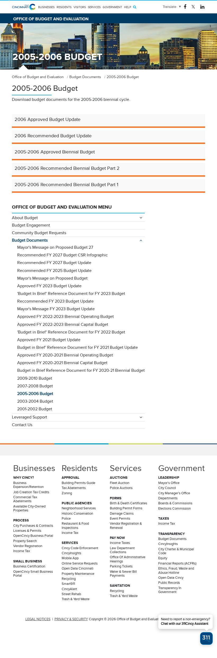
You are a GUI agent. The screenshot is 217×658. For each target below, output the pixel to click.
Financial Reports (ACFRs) (177, 563)
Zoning (67, 493)
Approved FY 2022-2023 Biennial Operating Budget (65, 316)
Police (66, 518)
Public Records (169, 583)
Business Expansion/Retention (28, 485)
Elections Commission (174, 508)
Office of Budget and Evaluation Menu (62, 207)
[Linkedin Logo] (202, 6)
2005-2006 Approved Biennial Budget (55, 151)
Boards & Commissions (175, 503)
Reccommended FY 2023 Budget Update (55, 301)
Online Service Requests (80, 563)
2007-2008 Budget (35, 386)
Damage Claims (122, 513)
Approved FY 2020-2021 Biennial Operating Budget (65, 355)
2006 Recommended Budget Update (53, 135)
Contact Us (22, 424)
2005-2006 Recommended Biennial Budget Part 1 (66, 184)
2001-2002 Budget (34, 409)
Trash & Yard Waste (75, 599)
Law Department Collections (122, 550)
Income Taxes (120, 543)
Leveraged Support (29, 417)
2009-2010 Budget (34, 378)
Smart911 (68, 584)
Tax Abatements (74, 488)
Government (112, 7)
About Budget (25, 217)
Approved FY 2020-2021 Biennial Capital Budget (62, 362)
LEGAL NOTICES (38, 619)
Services (94, 7)
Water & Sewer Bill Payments (123, 573)
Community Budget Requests (39, 233)
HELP (127, 7)
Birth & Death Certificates (128, 503)
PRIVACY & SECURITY (71, 619)
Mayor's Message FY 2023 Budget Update (56, 309)
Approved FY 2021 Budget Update (48, 339)
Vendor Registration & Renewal (126, 525)
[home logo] (24, 10)
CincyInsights (71, 553)
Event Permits (120, 518)
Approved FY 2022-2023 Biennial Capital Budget (62, 324)
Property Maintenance (78, 574)
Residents (64, 7)
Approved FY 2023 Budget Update (49, 286)
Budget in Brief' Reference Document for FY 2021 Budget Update (77, 347)
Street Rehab (71, 594)
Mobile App (70, 558)
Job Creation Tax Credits (31, 492)
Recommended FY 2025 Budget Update (54, 270)
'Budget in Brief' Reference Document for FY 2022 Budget (71, 332)
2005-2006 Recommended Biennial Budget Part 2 (67, 168)
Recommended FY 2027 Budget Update (54, 262)
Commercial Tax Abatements (25, 499)
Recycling (69, 579)
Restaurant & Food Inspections (75, 525)
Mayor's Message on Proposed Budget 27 (55, 247)
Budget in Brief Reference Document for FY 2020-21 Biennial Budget (81, 370)
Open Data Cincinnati (77, 568)
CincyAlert (69, 589)
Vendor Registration (27, 546)
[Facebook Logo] (185, 6)
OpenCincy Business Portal (33, 536)
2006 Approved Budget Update (47, 119)
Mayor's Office (168, 483)
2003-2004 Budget (35, 401)
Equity (162, 558)
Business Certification (29, 566)
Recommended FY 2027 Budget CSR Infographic (62, 255)
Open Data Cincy (170, 578)
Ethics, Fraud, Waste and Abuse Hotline (176, 570)
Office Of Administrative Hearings (127, 559)
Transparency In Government (169, 590)
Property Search (25, 541)
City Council (167, 488)
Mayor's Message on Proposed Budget (52, 278)
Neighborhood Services (79, 508)
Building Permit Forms (126, 508)
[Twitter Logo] (193, 6)
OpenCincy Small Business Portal (33, 573)
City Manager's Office (174, 493)
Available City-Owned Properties (29, 508)
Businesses (46, 7)
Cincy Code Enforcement (80, 548)
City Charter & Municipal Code (176, 551)
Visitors (80, 7)
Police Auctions (121, 488)
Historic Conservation (77, 513)
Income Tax (21, 551)
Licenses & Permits (27, 531)
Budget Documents (30, 240)
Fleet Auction (119, 483)
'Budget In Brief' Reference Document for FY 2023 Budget (71, 293)
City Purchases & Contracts (33, 526)
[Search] (134, 7)
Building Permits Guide (78, 483)
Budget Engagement (31, 225)
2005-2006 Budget (35, 393)
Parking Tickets (121, 566)
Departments (168, 498)
